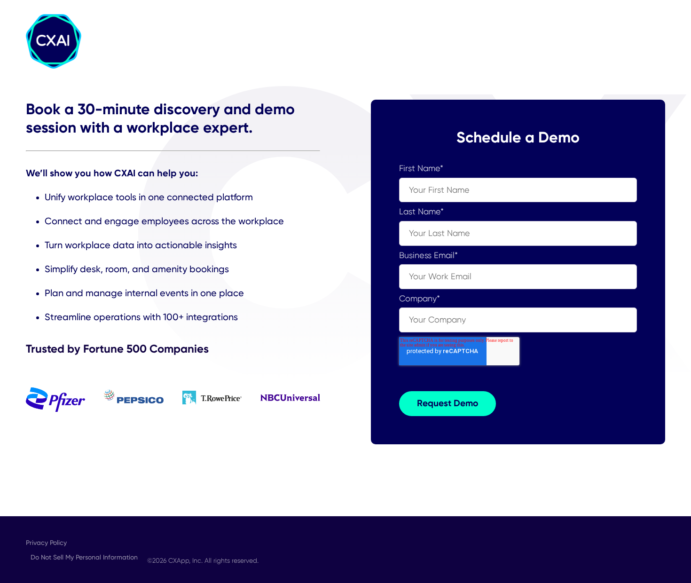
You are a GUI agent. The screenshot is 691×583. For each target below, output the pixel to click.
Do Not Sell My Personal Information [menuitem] (84, 557)
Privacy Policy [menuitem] (46, 542)
